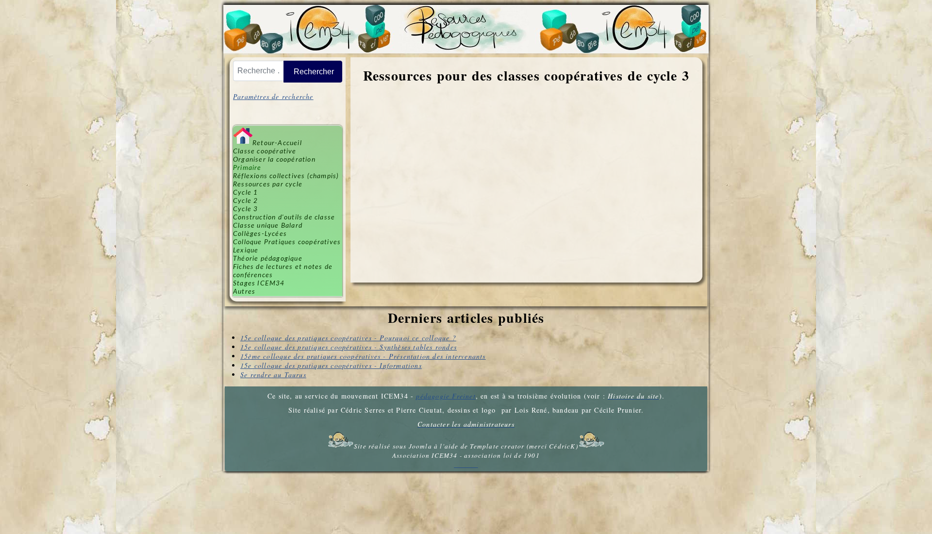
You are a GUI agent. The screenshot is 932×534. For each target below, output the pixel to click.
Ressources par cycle (267, 184)
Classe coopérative (265, 151)
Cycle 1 (245, 192)
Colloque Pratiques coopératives (287, 242)
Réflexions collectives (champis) (286, 176)
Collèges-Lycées (260, 234)
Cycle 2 (245, 201)
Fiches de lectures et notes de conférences (283, 271)
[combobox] (258, 71)
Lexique (245, 250)
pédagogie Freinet (445, 395)
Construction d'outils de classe (284, 217)
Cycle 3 (245, 209)
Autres (244, 291)
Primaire (247, 168)
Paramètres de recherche (273, 96)
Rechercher (314, 71)
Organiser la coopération (274, 159)
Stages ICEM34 (259, 283)
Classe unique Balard (267, 225)
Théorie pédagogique (267, 258)
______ (466, 464)
